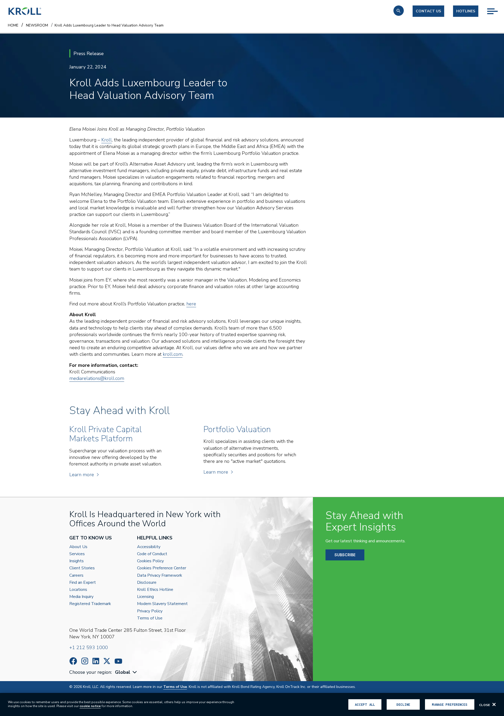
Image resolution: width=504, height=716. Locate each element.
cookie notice (90, 706)
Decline (403, 704)
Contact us (428, 11)
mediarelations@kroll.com (96, 378)
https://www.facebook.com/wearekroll (73, 661)
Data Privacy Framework (159, 575)
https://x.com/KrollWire (106, 661)
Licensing (145, 596)
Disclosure (146, 582)
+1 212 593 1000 (88, 647)
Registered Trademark (90, 603)
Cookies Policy (150, 561)
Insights (76, 561)
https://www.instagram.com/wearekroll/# (84, 661)
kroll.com (172, 354)
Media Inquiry (81, 596)
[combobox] (126, 672)
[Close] (494, 704)
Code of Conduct (152, 553)
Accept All (365, 704)
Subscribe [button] (344, 555)
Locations (78, 589)
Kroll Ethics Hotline (155, 589)
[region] (252, 704)
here (191, 304)
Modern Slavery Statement (162, 603)
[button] (398, 10)
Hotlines (465, 11)
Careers (76, 575)
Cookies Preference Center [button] (161, 568)
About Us (78, 546)
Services (77, 553)
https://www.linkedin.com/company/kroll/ (95, 661)
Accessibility (148, 546)
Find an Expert (82, 582)
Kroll (106, 140)
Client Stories (82, 568)
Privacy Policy (149, 611)
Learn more (81, 474)
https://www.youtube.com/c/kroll (118, 661)
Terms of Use (149, 618)
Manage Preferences (449, 704)
